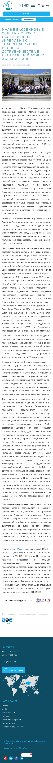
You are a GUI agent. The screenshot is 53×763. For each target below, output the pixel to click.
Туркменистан (13, 614)
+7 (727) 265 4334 (10, 655)
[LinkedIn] (10, 620)
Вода (22, 614)
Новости (16, 19)
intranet (26, 14)
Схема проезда (15, 671)
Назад (7, 623)
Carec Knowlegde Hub (12, 720)
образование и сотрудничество (36, 614)
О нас (4, 709)
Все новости (29, 19)
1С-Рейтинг (24, 747)
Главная (7, 19)
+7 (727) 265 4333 (10, 651)
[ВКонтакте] (3, 620)
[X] (7, 620)
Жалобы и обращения (12, 727)
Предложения (8, 723)
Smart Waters (16, 548)
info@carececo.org (11, 662)
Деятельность (8, 712)
